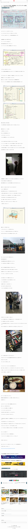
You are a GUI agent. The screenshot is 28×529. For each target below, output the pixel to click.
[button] (9, 480)
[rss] (15, 525)
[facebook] (11, 525)
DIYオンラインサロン (4, 469)
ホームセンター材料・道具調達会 (15, 469)
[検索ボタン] (27, 1)
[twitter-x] (12, 525)
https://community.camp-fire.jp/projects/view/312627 (8, 448)
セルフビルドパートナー (8, 469)
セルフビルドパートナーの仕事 (5, 468)
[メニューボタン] (1, 1)
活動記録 (9, 468)
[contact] (16, 525)
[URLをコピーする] (18, 480)
